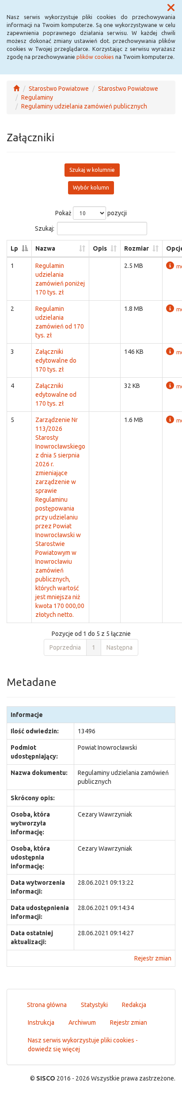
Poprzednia (65, 647)
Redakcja (134, 1004)
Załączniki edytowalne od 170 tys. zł (55, 394)
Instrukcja (41, 1022)
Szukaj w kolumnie (92, 170)
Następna (119, 647)
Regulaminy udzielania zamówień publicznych (84, 106)
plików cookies (95, 57)
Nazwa (45, 248)
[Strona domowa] (16, 88)
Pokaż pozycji (91, 213)
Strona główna (47, 1004)
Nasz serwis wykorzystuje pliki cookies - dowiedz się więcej (83, 1045)
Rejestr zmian (152, 958)
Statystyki (94, 1004)
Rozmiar (136, 248)
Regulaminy (37, 97)
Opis (100, 248)
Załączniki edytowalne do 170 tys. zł (55, 360)
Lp (14, 248)
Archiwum (82, 1022)
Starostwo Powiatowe (59, 88)
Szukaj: (44, 228)
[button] (171, 8)
